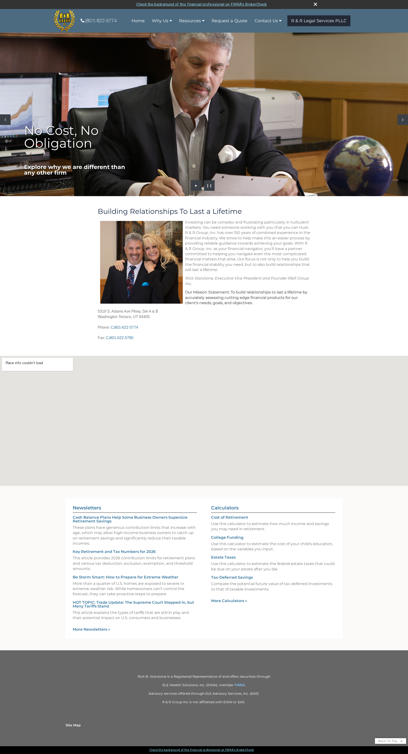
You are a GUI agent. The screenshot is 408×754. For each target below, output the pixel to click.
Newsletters (87, 508)
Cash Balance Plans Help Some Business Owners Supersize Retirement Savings (130, 519)
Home (138, 20)
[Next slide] (402, 119)
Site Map (73, 725)
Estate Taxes (223, 557)
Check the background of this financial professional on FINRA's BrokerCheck (201, 4)
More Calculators (229, 601)
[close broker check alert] (315, 4)
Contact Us (266, 20)
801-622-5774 (126, 327)
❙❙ (209, 185)
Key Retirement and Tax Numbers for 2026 (114, 551)
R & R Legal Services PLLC (319, 20)
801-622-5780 (121, 338)
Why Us (160, 20)
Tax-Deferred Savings (232, 577)
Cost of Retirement (229, 517)
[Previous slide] (5, 119)
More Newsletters (91, 629)
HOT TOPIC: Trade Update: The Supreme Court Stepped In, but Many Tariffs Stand (133, 604)
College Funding (227, 537)
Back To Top (388, 741)
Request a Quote (229, 20)
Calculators (224, 508)
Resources (190, 20)
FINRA (239, 685)
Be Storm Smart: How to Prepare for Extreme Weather (125, 577)
